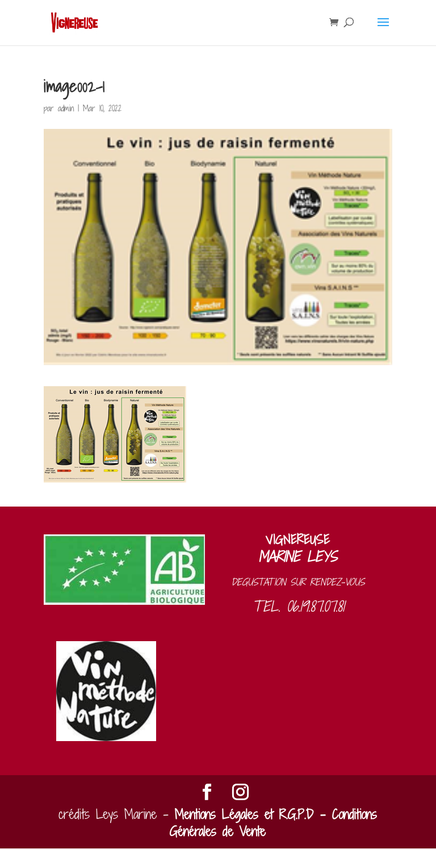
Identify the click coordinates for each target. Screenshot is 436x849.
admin (66, 108)
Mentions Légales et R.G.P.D (244, 814)
